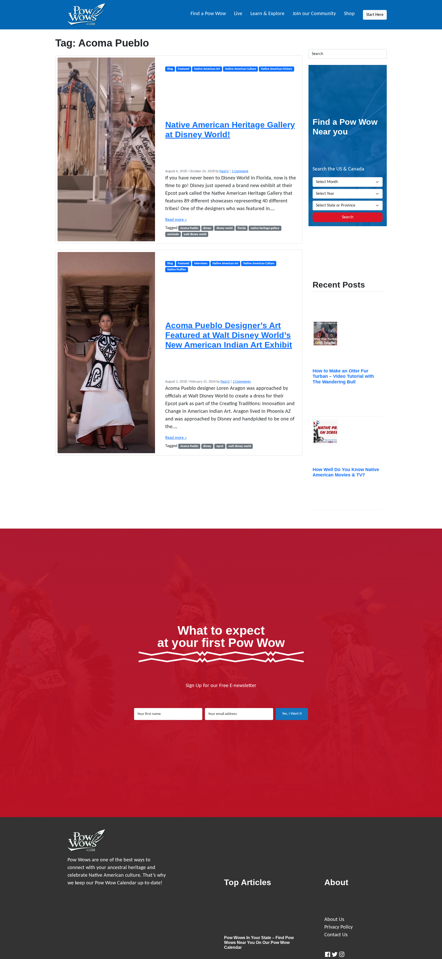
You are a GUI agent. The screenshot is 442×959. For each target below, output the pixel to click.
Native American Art (207, 69)
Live (238, 13)
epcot (219, 446)
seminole (173, 234)
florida (242, 228)
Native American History (276, 69)
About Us (334, 919)
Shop (349, 13)
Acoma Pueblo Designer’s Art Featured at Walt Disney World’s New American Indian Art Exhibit (228, 335)
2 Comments (242, 382)
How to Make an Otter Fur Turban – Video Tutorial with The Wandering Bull (343, 376)
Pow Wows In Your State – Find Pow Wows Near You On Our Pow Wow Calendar (259, 942)
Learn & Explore (267, 13)
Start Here (374, 15)
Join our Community (314, 13)
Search (347, 217)
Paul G (224, 171)
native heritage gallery (265, 228)
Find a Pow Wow (208, 13)
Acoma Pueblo (189, 228)
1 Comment (240, 171)
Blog (170, 69)
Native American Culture (240, 69)
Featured (183, 69)
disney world (224, 228)
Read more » (176, 220)
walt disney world (195, 234)
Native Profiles (176, 269)
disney (207, 228)
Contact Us (336, 935)
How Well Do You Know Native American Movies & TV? (346, 472)
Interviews (200, 263)
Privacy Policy (338, 927)
